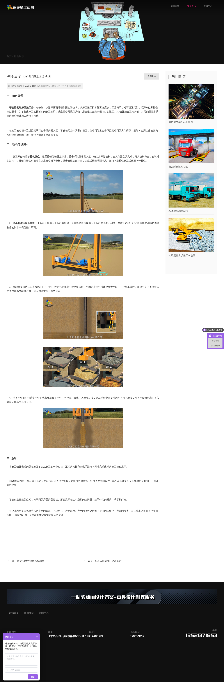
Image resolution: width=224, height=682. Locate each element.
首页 (9, 56)
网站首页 (175, 6)
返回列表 (152, 76)
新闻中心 (208, 6)
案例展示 (19, 56)
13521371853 (201, 635)
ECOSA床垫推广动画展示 (107, 561)
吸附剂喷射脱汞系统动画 (30, 561)
